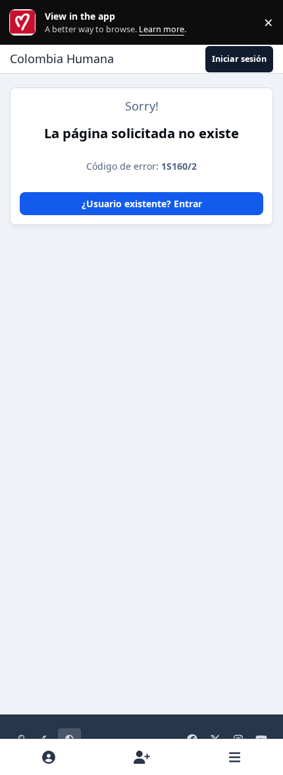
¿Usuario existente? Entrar (142, 203)
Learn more (25, 22)
